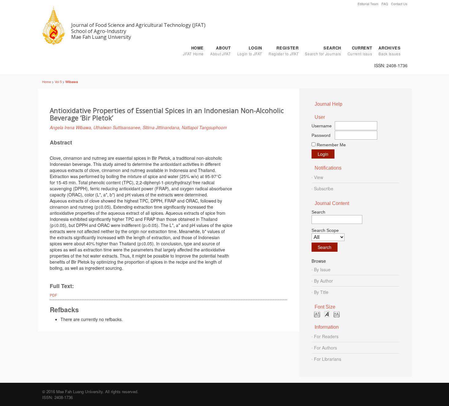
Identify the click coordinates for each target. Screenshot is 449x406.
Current (360, 50)
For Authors (325, 348)
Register (283, 50)
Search (323, 50)
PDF (53, 295)
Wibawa (71, 81)
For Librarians (327, 359)
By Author (323, 281)
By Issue (322, 269)
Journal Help (328, 104)
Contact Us (399, 4)
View (318, 177)
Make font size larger (337, 313)
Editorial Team (368, 4)
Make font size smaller (317, 313)
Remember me (331, 144)
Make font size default (327, 313)
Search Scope (325, 230)
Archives (389, 50)
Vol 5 (58, 81)
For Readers (326, 336)
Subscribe (323, 188)
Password (321, 135)
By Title (321, 292)
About (220, 50)
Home (193, 50)
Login (249, 50)
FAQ (384, 4)
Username (322, 125)
